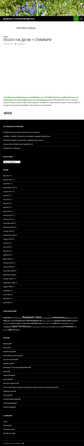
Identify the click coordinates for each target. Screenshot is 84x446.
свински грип (44, 326)
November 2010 (8, 227)
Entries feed (7, 425)
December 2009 (8, 271)
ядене (17, 330)
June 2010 (6, 247)
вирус (76, 317)
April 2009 (6, 302)
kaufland (16, 317)
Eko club (6, 347)
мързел (65, 323)
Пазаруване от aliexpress (12, 148)
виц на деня (11, 321)
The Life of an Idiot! (9, 359)
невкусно (71, 323)
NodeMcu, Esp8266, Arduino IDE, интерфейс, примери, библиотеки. (26, 136)
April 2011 (6, 207)
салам (33, 326)
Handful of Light (8, 351)
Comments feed (9, 429)
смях (53, 327)
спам (61, 327)
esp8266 (7, 317)
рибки (28, 326)
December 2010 (8, 223)
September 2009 (9, 283)
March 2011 (7, 211)
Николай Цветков (47, 317)
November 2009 (8, 275)
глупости (48, 320)
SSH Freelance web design (12, 355)
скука (50, 326)
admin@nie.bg (8, 97)
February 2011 (8, 215)
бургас (66, 318)
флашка (5, 330)
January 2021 (7, 179)
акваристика (7, 363)
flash (12, 317)
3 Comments (21, 44)
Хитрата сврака (8, 407)
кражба (34, 323)
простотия (19, 326)
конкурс (12, 323)
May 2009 (6, 298)
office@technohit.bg (52, 97)
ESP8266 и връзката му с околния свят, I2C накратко (21, 132)
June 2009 (6, 294)
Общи (5, 37)
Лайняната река (8, 391)
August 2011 (7, 191)
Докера (6, 371)
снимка (57, 326)
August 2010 (7, 239)
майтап (56, 323)
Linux (20, 317)
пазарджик (7, 327)
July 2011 (6, 195)
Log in (5, 421)
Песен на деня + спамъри (27, 40)
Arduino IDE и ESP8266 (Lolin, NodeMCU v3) (18, 144)
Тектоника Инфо (9, 403)
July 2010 (6, 243)
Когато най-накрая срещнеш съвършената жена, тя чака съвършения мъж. (29, 387)
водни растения (23, 320)
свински (37, 326)
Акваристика (31, 317)
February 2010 (8, 263)
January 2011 (7, 219)
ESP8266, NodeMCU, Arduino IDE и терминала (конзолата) (23, 140)
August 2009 (7, 287)
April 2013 (6, 183)
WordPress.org (8, 433)
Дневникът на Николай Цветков (18, 19)
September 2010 (9, 235)
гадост (44, 320)
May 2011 (6, 203)
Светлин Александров (11, 399)
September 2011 (9, 187)
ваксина (71, 317)
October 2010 (8, 231)
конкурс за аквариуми (23, 323)
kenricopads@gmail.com (42, 100)
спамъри (8, 113)
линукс (51, 323)
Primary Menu (81, 18)
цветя (11, 329)
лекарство (46, 323)
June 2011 (6, 199)
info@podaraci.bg (10, 100)
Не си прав (7, 395)
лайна (40, 323)
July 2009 (6, 290)
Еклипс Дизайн (8, 375)
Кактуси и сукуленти (10, 383)
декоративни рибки (63, 320)
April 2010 (6, 255)
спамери (68, 326)
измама (75, 321)
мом (61, 323)
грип (52, 320)
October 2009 (8, 279)
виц (5, 320)
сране (75, 326)
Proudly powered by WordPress (12, 443)
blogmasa (6, 343)
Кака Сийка (7, 379)
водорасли (36, 320)
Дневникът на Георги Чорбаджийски (16, 367)
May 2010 (6, 251)
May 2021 (6, 176)
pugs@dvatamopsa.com (69, 97)
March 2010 (7, 259)
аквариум (58, 317)
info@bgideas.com (37, 97)
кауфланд (6, 323)
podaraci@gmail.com (25, 100)
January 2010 (7, 267)
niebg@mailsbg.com (22, 97)
